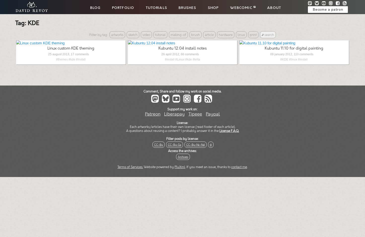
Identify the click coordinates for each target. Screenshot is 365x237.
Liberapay (174, 114)
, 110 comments (302, 54)
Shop (213, 8)
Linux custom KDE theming (70, 48)
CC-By (158, 145)
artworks (117, 35)
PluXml (180, 167)
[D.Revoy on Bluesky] (318, 4)
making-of (178, 35)
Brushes (187, 8)
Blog (95, 8)
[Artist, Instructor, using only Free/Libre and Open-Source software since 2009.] (30, 11)
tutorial (160, 35)
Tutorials (156, 8)
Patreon (152, 114)
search (269, 35)
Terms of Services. (130, 167)
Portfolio (123, 8)
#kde (72, 59)
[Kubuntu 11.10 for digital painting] (267, 43)
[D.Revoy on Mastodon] (311, 4)
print (253, 35)
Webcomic (242, 8)
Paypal (213, 114)
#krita (196, 59)
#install (81, 59)
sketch (133, 35)
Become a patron (328, 10)
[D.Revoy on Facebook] (339, 4)
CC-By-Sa (174, 145)
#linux (293, 59)
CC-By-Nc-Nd (195, 145)
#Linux (179, 59)
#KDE (284, 59)
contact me (239, 167)
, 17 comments (79, 54)
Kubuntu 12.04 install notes (182, 48)
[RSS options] (346, 4)
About (274, 8)
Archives (183, 157)
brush (195, 35)
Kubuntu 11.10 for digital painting (294, 48)
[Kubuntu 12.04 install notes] (151, 43)
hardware (226, 35)
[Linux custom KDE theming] (40, 43)
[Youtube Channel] (325, 4)
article (209, 35)
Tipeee (195, 114)
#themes (62, 59)
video (146, 35)
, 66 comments (189, 54)
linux (241, 35)
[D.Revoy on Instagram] (332, 4)
